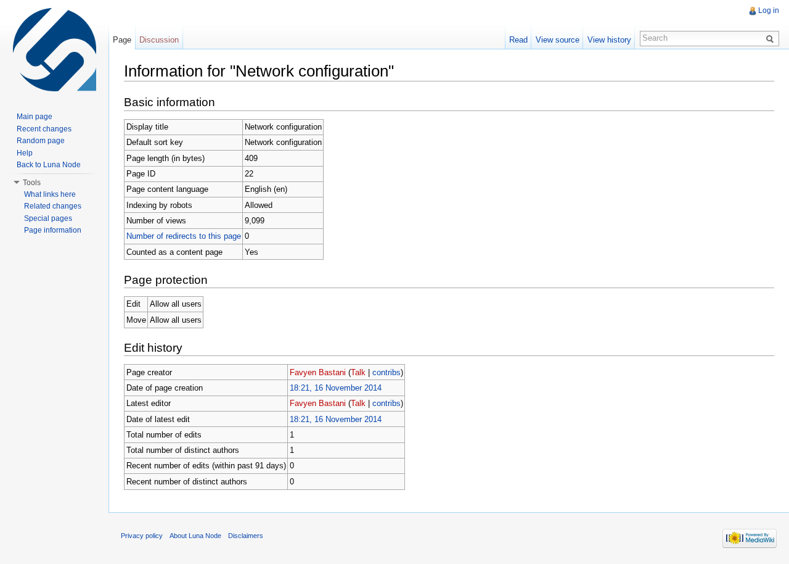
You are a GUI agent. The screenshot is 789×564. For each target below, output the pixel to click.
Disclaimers (245, 535)
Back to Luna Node (49, 164)
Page (122, 39)
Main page (34, 116)
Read (518, 39)
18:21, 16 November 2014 (336, 387)
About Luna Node (195, 535)
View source (557, 39)
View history (609, 39)
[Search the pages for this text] (772, 38)
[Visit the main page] (54, 49)
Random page (41, 140)
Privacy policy (142, 535)
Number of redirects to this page (183, 236)
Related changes (52, 206)
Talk (358, 372)
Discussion (159, 39)
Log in (768, 10)
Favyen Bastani (318, 372)
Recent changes (44, 129)
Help (25, 153)
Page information (52, 230)
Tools (32, 182)
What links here (50, 194)
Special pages (48, 218)
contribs (386, 372)
